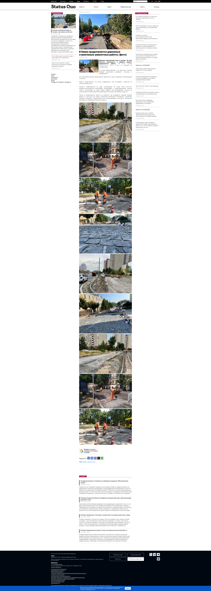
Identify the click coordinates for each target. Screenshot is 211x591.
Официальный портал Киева (109, 65)
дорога (90, 462)
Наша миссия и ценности (58, 570)
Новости (81, 7)
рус (159, 1)
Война (109, 7)
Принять (127, 588)
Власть (142, 7)
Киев (78, 1)
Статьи (96, 7)
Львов (71, 1)
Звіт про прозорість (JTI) (57, 581)
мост (94, 462)
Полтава (62, 1)
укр (156, 1)
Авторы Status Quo (56, 567)
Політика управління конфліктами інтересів (62, 579)
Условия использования (57, 574)
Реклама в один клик (135, 559)
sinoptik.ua (68, 82)
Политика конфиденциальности (87, 589)
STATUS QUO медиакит (57, 572)
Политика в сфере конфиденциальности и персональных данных (68, 573)
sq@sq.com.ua (58, 564)
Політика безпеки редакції (58, 580)
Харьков (53, 1)
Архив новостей (136, 555)
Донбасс (86, 1)
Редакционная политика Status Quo (60, 576)
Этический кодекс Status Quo (59, 569)
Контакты (54, 562)
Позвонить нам (118, 555)
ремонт (85, 462)
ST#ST (95, 1)
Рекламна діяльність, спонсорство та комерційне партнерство (68, 577)
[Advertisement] (105, 469)
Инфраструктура (126, 7)
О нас (102, 1)
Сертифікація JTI (55, 583)
